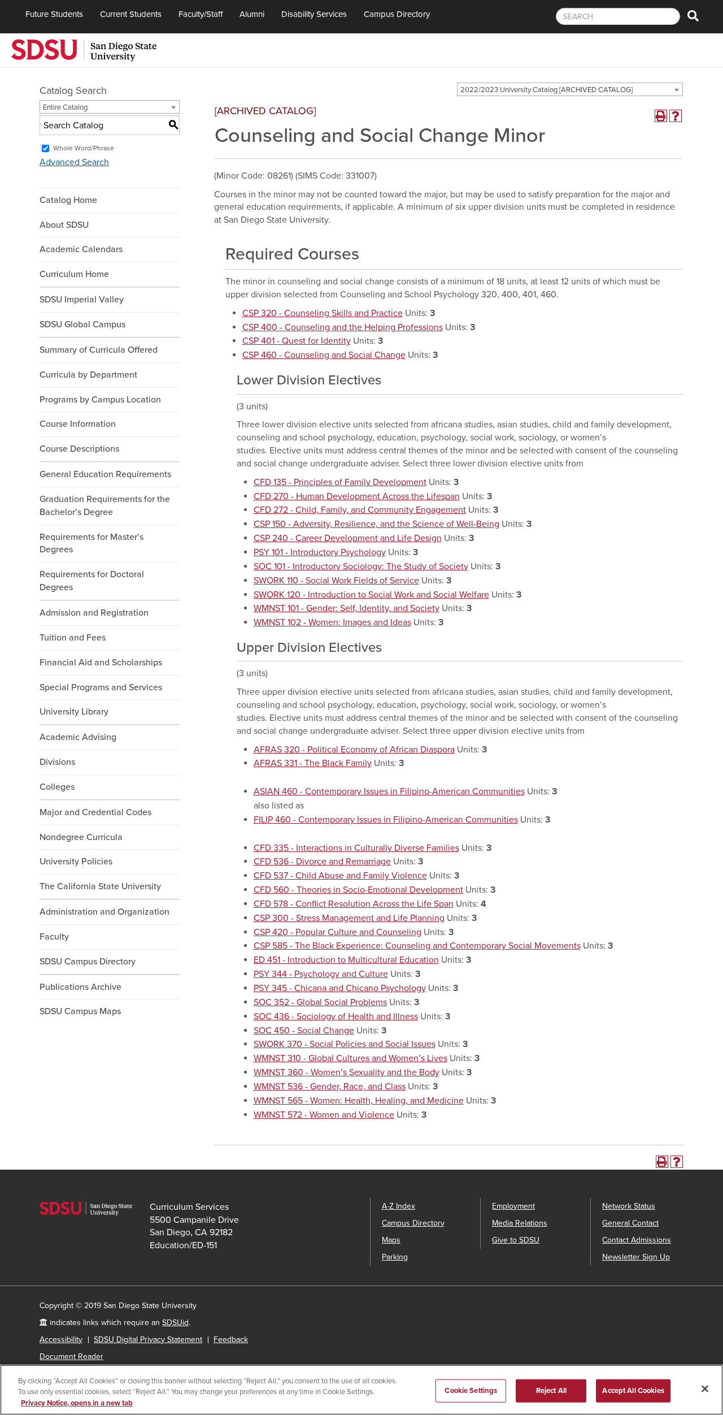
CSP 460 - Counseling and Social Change (324, 355)
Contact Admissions (636, 1240)
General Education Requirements (105, 474)
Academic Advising (78, 737)
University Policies (76, 861)
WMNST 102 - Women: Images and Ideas (332, 622)
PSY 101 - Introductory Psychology (320, 552)
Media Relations (519, 1223)
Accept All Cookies (633, 1390)
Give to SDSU (515, 1240)
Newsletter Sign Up (636, 1257)
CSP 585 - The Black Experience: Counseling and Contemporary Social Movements (417, 945)
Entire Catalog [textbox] (65, 107)
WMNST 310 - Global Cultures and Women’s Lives (350, 1058)
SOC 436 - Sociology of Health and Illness (336, 1016)
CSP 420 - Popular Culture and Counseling (337, 932)
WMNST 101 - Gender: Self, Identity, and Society (346, 608)
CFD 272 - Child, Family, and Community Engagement (360, 510)
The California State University (100, 886)
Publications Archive (80, 987)
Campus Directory (397, 14)
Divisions (57, 762)
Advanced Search (74, 162)
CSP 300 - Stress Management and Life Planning (349, 918)
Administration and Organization (104, 912)
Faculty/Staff (200, 14)
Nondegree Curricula (81, 837)
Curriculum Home (74, 274)
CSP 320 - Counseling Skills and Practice (322, 313)
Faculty (54, 936)
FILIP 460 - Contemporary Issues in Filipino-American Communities (386, 819)
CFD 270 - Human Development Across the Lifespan (357, 496)
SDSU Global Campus (82, 324)
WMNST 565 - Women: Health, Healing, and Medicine (359, 1100)
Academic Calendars (81, 249)
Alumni (251, 14)
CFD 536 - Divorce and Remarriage (322, 861)
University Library (74, 711)
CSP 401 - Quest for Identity (296, 341)
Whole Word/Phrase (83, 148)
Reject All (551, 1390)
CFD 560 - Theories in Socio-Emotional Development (358, 889)
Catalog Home (68, 200)
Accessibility (61, 1339)
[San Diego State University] (83, 49)
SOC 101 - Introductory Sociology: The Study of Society (361, 566)
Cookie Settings (471, 1390)
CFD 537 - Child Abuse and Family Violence (340, 875)
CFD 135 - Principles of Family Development (340, 482)
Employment (513, 1206)
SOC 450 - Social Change (304, 1030)
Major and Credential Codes (95, 812)
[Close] (704, 1388)
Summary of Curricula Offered (99, 350)
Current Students (131, 14)
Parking (395, 1257)
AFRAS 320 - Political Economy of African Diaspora (354, 749)
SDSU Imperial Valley (82, 299)
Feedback (231, 1339)
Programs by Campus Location (100, 399)
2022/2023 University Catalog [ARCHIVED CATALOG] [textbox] (546, 89)
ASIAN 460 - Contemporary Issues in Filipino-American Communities (389, 791)
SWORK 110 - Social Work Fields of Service (336, 580)
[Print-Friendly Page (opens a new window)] (661, 116)
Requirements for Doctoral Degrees (92, 581)
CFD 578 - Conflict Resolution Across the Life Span (354, 904)
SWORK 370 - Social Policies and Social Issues (344, 1044)
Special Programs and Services (101, 687)
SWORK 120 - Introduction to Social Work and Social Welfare (371, 594)
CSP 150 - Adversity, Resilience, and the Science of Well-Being (376, 524)
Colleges (57, 787)
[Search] (693, 17)
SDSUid (175, 1322)
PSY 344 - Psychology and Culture (321, 974)
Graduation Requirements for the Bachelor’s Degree (105, 506)
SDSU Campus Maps (80, 1011)
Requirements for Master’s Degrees (91, 543)
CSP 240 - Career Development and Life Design (348, 538)
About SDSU (64, 225)
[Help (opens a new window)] (675, 116)
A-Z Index (398, 1206)
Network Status (628, 1206)
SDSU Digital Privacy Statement (148, 1339)
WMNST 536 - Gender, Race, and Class (330, 1086)
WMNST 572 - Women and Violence (324, 1114)
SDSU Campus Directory (88, 961)
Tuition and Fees (73, 637)
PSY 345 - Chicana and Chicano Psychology (340, 988)
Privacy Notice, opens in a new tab (77, 1403)
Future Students (54, 14)
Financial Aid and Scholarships (101, 662)
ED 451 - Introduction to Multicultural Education (346, 960)
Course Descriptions (79, 449)
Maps (391, 1240)
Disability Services (314, 14)
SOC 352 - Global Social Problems (320, 1002)
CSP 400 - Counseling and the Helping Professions (342, 327)
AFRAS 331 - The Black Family (313, 763)
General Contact (630, 1223)
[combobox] (570, 89)
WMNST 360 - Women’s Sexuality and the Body (346, 1072)
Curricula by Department (88, 374)
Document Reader (71, 1356)
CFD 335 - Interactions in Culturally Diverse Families (356, 848)
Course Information (78, 424)
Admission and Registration (94, 612)
